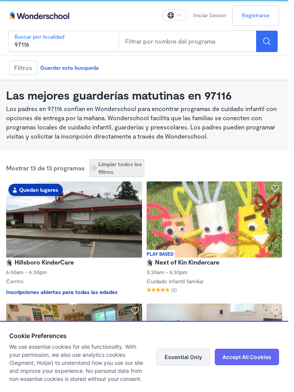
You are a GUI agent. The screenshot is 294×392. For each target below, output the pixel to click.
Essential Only (183, 357)
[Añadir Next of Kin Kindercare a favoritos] (275, 188)
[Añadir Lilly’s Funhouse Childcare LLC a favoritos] (135, 310)
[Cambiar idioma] (174, 15)
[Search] (267, 41)
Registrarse (256, 15)
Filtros (23, 67)
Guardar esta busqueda (69, 67)
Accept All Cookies (246, 357)
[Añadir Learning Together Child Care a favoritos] (275, 310)
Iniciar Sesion (209, 15)
